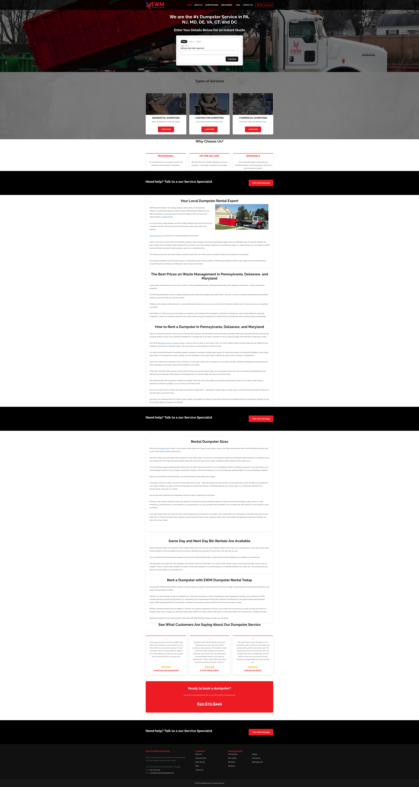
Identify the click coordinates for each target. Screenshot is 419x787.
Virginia (254, 754)
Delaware (231, 766)
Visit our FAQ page (156, 236)
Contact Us (199, 770)
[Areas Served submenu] (232, 4)
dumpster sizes (163, 448)
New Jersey (232, 758)
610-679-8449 (266, 5)
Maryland (231, 762)
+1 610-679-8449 (154, 770)
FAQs (197, 766)
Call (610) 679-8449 (261, 183)
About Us (198, 754)
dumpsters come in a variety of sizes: (171, 343)
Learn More (166, 129)
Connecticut (256, 758)
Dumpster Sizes (200, 758)
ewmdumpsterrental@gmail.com (162, 773)
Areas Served (200, 762)
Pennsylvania (233, 754)
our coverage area (169, 214)
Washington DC (257, 762)
